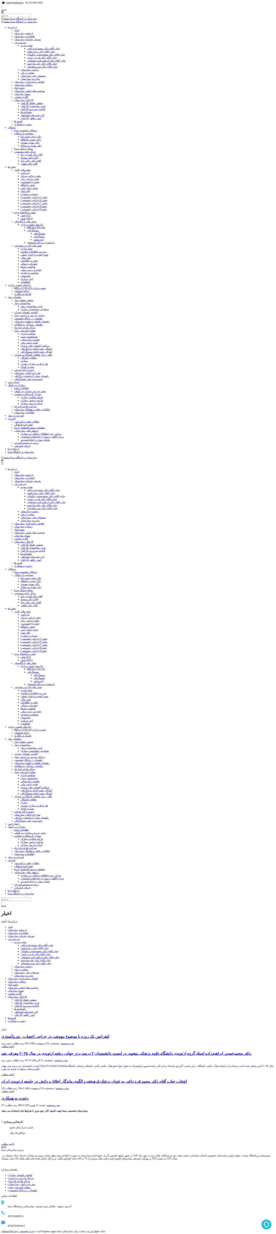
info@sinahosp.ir (14, 2)
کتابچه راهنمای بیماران (20, 1175)
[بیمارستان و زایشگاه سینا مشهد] (19, 18)
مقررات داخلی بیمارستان (22, 1184)
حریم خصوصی (26, 1231)
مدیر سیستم (67, 1043)
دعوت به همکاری (14, 1098)
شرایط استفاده (9, 1231)
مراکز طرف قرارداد (19, 1181)
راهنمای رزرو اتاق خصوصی (23, 1190)
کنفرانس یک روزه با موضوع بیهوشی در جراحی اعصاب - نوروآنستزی (55, 1036)
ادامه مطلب (7, 1046)
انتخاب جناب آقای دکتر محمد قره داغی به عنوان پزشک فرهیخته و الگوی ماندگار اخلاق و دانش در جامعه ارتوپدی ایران (94, 1081)
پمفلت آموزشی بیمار (19, 1187)
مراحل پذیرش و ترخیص (21, 1178)
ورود (3, 9)
